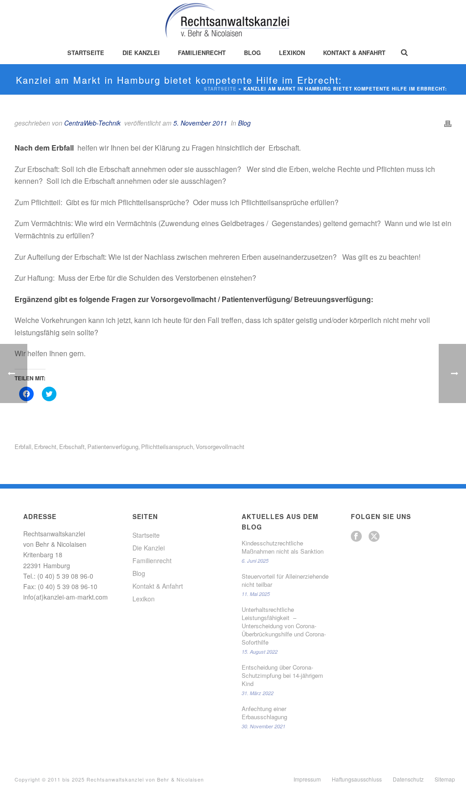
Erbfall (23, 446)
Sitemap (445, 779)
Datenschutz (408, 779)
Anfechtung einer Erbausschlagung (264, 713)
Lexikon (292, 52)
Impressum (307, 779)
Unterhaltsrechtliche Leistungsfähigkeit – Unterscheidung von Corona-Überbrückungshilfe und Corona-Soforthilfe (284, 625)
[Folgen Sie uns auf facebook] (356, 536)
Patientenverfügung (112, 446)
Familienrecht (202, 52)
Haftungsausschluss (357, 779)
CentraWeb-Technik (92, 122)
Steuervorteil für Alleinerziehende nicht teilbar (285, 580)
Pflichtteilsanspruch (167, 446)
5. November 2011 (200, 122)
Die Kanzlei (141, 52)
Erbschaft (72, 446)
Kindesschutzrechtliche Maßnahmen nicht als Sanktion (283, 547)
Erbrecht (45, 446)
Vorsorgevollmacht (220, 446)
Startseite (85, 52)
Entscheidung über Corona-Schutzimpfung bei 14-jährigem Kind (282, 675)
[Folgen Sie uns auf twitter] (374, 536)
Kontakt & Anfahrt (354, 52)
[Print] (447, 123)
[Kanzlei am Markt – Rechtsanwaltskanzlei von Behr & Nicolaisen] (233, 20)
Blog (252, 52)
